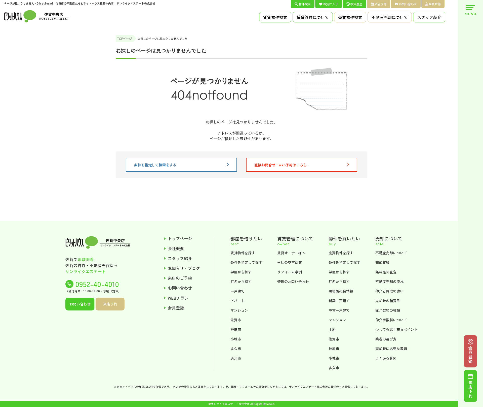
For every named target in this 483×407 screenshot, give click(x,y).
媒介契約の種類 (387, 310)
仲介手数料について (391, 319)
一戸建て (237, 291)
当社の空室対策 (289, 262)
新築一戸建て (339, 300)
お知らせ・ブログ (184, 268)
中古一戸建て (339, 310)
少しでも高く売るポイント (396, 329)
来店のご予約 (180, 278)
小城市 (235, 338)
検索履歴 (356, 4)
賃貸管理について (313, 17)
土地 (332, 329)
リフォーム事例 (289, 271)
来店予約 (380, 4)
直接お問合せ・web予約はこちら (280, 164)
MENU (470, 14)
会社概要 (176, 248)
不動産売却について (390, 17)
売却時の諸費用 (387, 300)
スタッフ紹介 (429, 17)
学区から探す (241, 271)
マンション (239, 310)
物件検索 (305, 4)
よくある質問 (385, 358)
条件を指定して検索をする (155, 164)
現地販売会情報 (341, 291)
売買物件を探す (341, 252)
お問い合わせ (408, 4)
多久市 (235, 348)
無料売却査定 (385, 271)
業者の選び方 (385, 338)
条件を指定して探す (246, 262)
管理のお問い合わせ (293, 281)
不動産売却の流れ (389, 281)
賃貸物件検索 (275, 17)
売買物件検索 (350, 17)
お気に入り (330, 4)
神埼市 (235, 329)
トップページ (180, 238)
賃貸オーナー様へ (291, 252)
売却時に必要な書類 (391, 348)
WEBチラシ (178, 298)
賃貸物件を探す (242, 252)
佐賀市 (235, 319)
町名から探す (241, 281)
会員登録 (435, 4)
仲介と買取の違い (389, 291)
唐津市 (235, 358)
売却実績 (382, 262)
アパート (237, 300)
